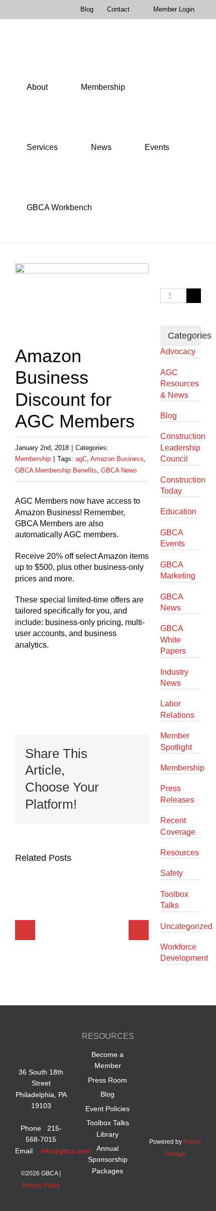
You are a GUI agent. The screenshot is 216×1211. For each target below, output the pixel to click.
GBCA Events (172, 538)
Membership (33, 459)
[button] (117, 208)
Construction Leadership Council (180, 447)
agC (81, 459)
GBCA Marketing (177, 570)
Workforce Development (180, 952)
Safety (171, 873)
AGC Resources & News (179, 383)
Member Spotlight (176, 741)
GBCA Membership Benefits (56, 470)
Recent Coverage (177, 826)
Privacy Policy (41, 1185)
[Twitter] (194, 1037)
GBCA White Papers (173, 639)
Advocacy (177, 351)
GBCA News (119, 470)
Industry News (174, 677)
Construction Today (180, 485)
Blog (168, 415)
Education (178, 511)
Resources (179, 852)
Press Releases (177, 794)
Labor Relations (177, 709)
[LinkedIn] (175, 1037)
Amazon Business (117, 459)
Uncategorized (180, 926)
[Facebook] (156, 1037)
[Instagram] (175, 1060)
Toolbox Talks (174, 900)
